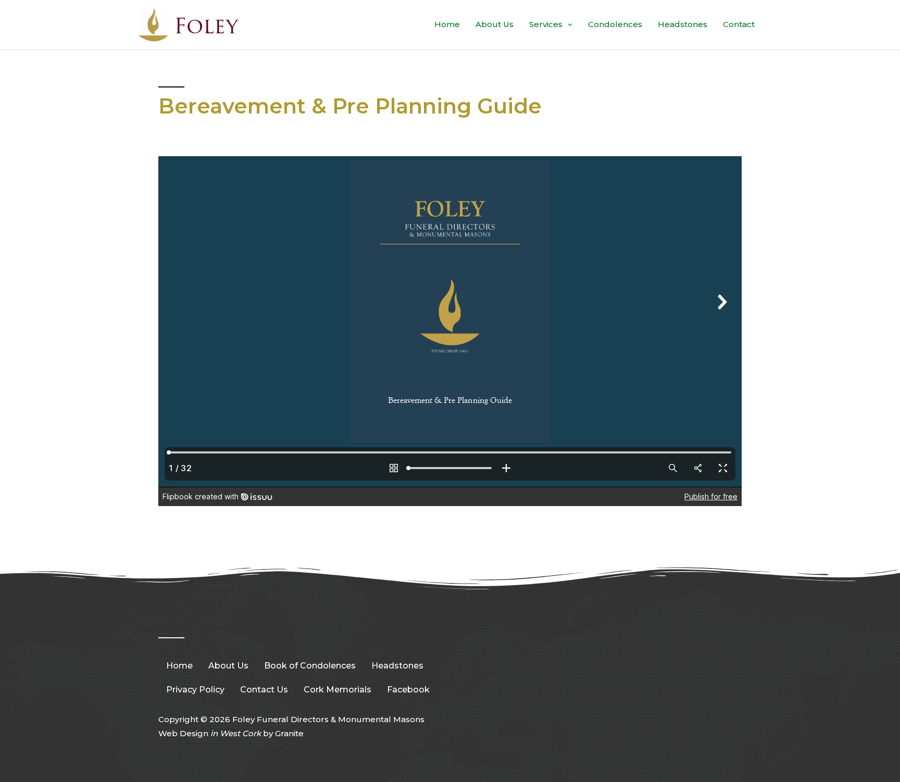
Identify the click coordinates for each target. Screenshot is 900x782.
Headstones (682, 24)
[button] (567, 24)
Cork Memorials (337, 690)
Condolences (615, 24)
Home (447, 24)
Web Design (209, 733)
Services (545, 24)
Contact (739, 24)
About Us (495, 24)
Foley (206, 26)
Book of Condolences (310, 666)
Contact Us (264, 690)
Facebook (408, 690)
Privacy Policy (195, 690)
